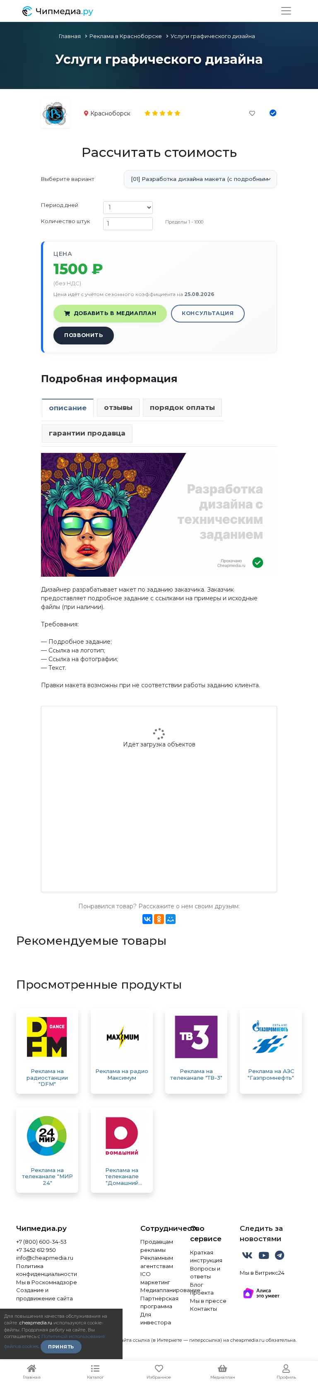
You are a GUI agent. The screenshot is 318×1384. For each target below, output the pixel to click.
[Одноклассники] (159, 919)
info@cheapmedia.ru (44, 1257)
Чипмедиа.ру (41, 1228)
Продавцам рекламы (156, 1245)
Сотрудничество (159, 1228)
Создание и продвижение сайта (44, 1294)
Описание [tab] (68, 408)
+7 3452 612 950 (36, 1250)
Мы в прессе (208, 1300)
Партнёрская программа (159, 1302)
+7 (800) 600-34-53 (41, 1241)
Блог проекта (202, 1288)
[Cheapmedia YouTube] (264, 1257)
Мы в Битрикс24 (262, 1272)
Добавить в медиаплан (115, 313)
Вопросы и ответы (205, 1272)
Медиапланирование (159, 1290)
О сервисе (206, 1233)
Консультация (208, 313)
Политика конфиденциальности (46, 1270)
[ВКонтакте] (147, 919)
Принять (61, 1347)
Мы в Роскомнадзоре (46, 1282)
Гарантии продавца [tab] (87, 433)
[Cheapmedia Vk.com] (248, 1257)
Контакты (203, 1308)
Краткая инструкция (206, 1256)
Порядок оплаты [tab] (182, 407)
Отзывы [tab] (118, 407)
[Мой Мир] (171, 919)
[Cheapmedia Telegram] (279, 1257)
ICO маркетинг (155, 1278)
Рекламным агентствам (156, 1261)
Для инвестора (155, 1318)
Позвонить (83, 335)
